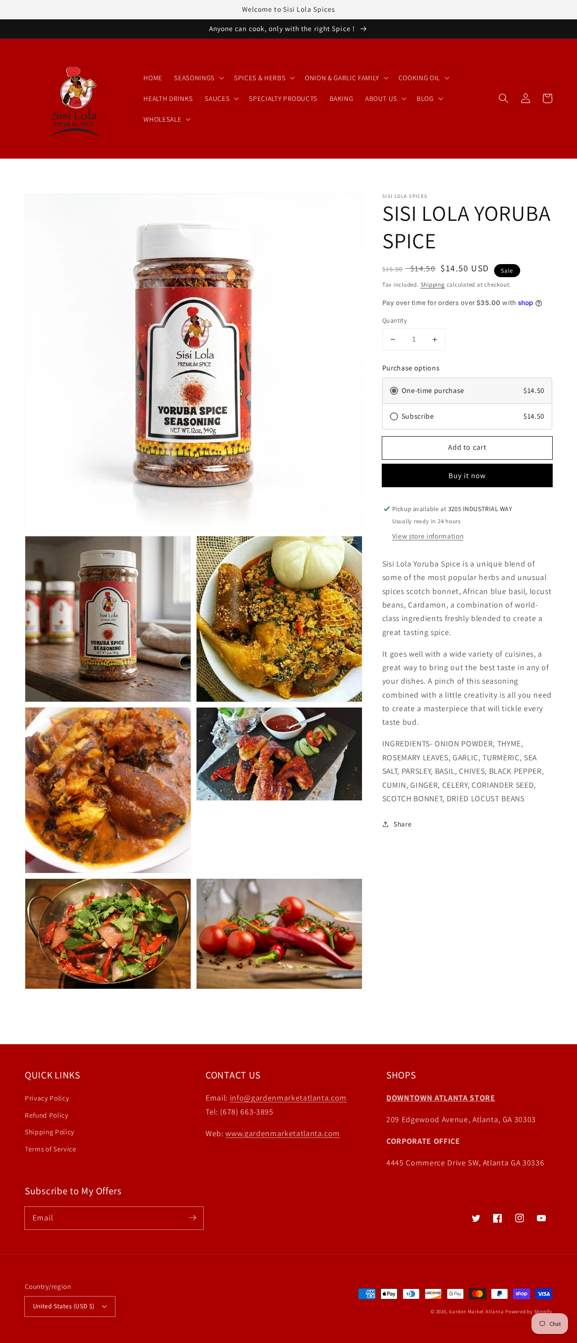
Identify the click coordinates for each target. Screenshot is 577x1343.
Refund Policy (47, 1114)
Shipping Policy (49, 1131)
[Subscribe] (192, 1218)
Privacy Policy (47, 1097)
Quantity (395, 320)
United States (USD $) (64, 1306)
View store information (428, 536)
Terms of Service (51, 1148)
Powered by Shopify (528, 1311)
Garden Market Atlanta (476, 1311)
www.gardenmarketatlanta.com (282, 1133)
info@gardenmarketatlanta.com (288, 1097)
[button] (503, 98)
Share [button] (403, 823)
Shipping (433, 285)
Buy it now (467, 476)
